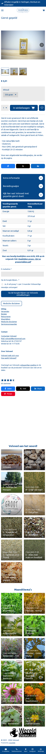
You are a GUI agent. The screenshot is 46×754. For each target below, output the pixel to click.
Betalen (4, 314)
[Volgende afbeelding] (42, 45)
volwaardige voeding (28, 365)
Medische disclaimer (9, 322)
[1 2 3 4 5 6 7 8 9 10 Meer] (5, 108)
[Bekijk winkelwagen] (43, 10)
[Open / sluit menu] (2, 10)
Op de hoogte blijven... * (10, 280)
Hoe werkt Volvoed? (8, 358)
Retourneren (6, 317)
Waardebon (5, 319)
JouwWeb (12, 743)
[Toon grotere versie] (23, 732)
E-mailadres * (6, 269)
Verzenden (5, 311)
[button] (5, 71)
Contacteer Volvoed (8, 336)
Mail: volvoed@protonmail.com (13, 339)
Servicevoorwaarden (9, 324)
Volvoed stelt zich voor (10, 355)
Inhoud (6, 90)
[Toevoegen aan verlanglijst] (42, 108)
